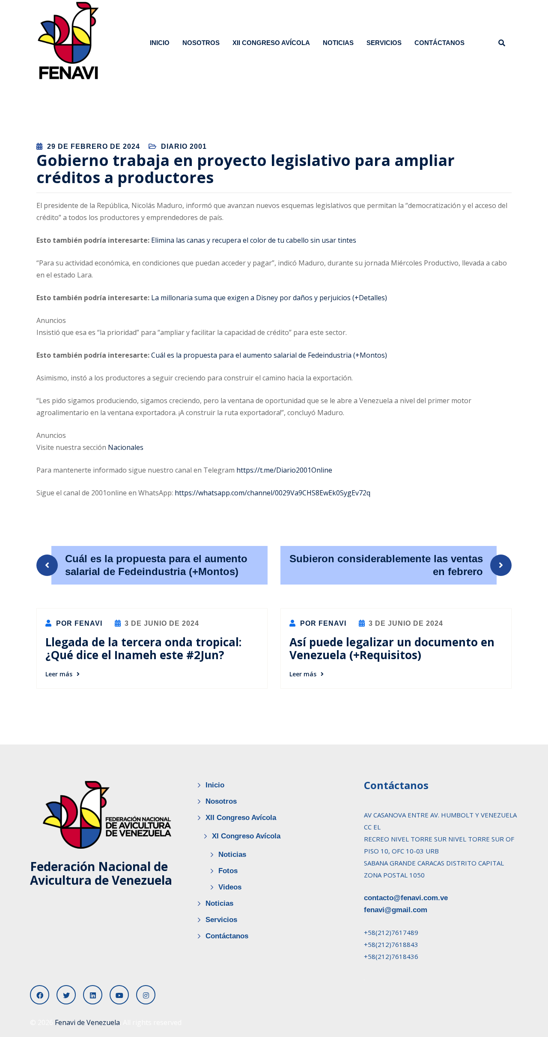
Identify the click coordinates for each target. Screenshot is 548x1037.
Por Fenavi (78, 623)
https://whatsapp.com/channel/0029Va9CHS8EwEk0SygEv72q (272, 492)
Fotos (228, 871)
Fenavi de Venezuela (87, 1022)
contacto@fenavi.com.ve (406, 898)
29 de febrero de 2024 (93, 146)
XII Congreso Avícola (271, 42)
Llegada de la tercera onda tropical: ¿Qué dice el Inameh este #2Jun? (143, 648)
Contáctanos (439, 42)
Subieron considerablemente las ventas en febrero (386, 565)
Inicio (160, 42)
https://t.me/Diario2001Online (284, 470)
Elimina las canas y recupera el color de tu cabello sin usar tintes (253, 240)
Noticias (338, 42)
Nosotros (201, 42)
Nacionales (125, 447)
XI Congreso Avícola (246, 836)
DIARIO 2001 (184, 146)
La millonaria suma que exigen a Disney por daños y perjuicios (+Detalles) (269, 297)
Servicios (384, 42)
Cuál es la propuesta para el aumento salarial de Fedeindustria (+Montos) (269, 355)
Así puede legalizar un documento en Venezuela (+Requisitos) (391, 648)
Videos (229, 887)
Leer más (58, 674)
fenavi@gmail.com (395, 910)
